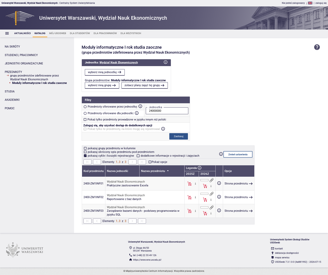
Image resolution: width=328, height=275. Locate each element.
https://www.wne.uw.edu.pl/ (147, 260)
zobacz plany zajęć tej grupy (142, 85)
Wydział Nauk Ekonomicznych (118, 62)
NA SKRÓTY (12, 46)
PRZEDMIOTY (13, 72)
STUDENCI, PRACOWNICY (21, 55)
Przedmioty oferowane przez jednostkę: (112, 106)
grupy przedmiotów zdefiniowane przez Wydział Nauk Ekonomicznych (34, 77)
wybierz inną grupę (99, 85)
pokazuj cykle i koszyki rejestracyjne (111, 155)
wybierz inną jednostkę (102, 72)
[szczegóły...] (195, 183)
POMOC (10, 108)
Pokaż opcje (159, 162)
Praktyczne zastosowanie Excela (127, 185)
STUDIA (10, 91)
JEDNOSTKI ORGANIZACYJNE (24, 63)
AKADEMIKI (12, 100)
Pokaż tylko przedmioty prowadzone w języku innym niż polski (127, 119)
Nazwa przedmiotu (153, 171)
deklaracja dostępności (287, 253)
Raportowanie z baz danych (124, 199)
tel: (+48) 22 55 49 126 (144, 255)
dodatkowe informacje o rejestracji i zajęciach (169, 155)
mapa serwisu (282, 257)
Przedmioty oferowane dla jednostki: (111, 113)
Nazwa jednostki (117, 171)
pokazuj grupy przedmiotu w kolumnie (111, 148)
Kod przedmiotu (94, 171)
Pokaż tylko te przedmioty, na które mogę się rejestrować (124, 129)
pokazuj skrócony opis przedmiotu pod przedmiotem (120, 152)
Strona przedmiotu (236, 183)
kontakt (279, 248)
